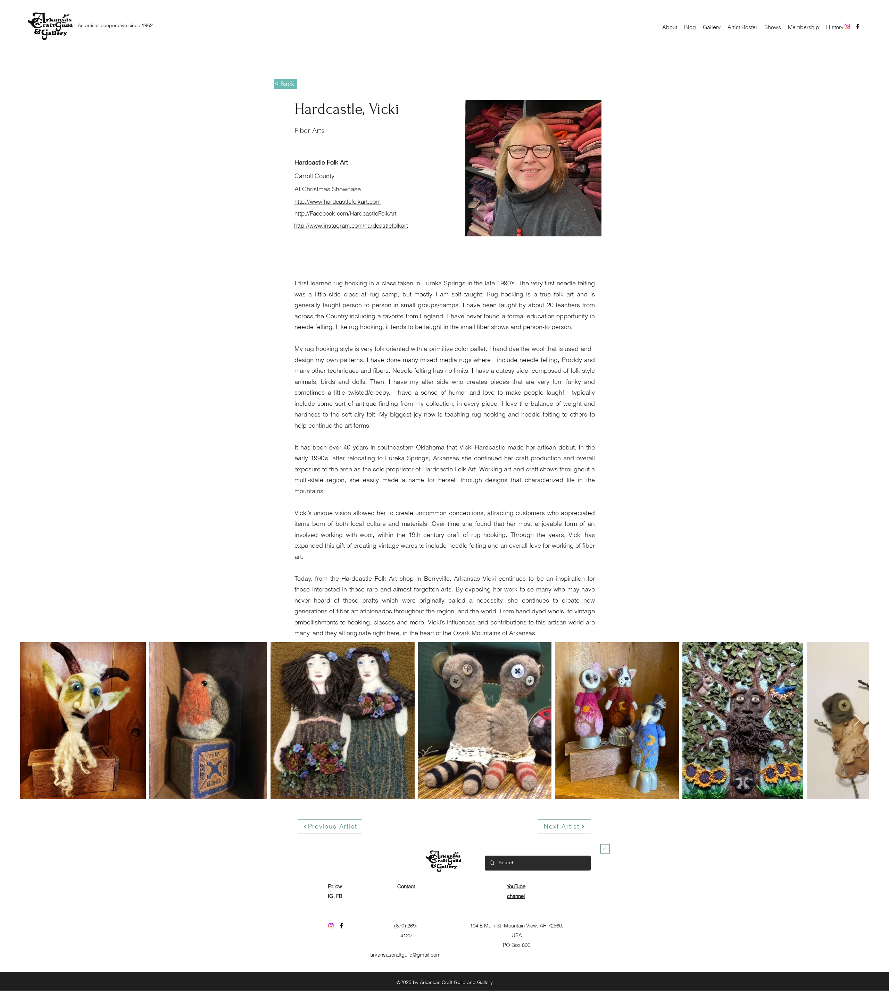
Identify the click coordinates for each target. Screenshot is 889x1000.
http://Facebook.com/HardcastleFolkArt (345, 213)
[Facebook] (857, 26)
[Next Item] (857, 720)
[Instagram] (847, 26)
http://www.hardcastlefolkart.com (337, 201)
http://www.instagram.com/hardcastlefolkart (351, 225)
